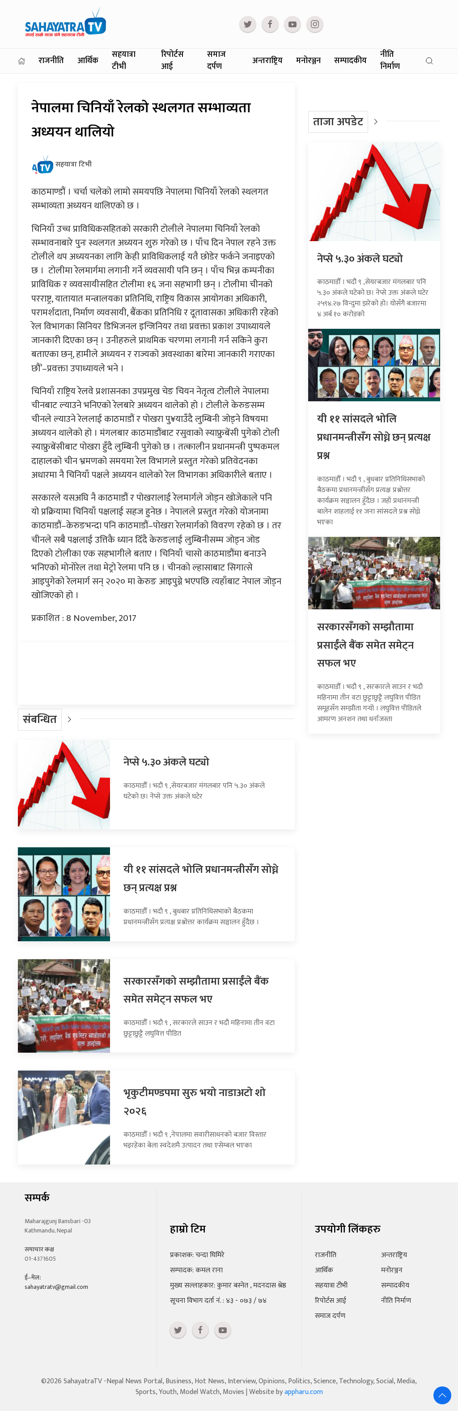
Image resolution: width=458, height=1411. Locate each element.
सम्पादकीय (350, 61)
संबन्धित (40, 719)
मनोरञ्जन (308, 61)
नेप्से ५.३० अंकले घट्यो (166, 762)
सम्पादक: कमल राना (196, 1270)
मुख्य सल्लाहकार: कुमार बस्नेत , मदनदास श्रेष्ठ (228, 1285)
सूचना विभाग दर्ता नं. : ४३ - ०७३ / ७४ (218, 1301)
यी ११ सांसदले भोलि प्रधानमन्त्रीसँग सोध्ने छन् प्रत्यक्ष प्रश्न (374, 437)
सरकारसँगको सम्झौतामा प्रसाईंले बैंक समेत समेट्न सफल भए (196, 991)
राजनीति (51, 61)
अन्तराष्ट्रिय (267, 61)
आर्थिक (87, 61)
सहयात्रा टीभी (124, 61)
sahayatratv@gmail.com (56, 1287)
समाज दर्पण (216, 61)
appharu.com (303, 1392)
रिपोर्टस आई (172, 61)
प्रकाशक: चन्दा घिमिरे (197, 1255)
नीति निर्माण (390, 61)
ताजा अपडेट (338, 122)
